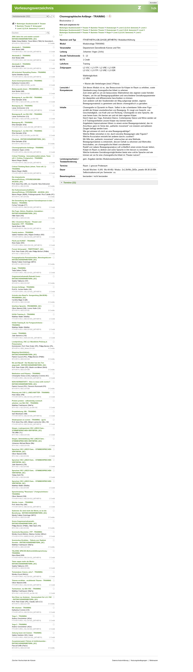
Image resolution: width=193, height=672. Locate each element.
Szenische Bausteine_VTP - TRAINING (27, 532)
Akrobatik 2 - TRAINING (21, 55)
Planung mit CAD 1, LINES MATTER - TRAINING (31, 392)
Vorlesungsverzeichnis (34, 8)
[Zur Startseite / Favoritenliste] (13, 24)
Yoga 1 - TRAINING (19, 616)
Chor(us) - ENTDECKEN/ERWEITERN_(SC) (29, 139)
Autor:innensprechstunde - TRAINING (27, 81)
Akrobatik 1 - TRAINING (21, 47)
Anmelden (153, 3)
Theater (43, 24)
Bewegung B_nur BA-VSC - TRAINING (27, 114)
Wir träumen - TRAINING (22, 608)
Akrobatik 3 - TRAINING (21, 64)
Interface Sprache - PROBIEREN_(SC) (27, 306)
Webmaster (153, 660)
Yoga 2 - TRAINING (19, 624)
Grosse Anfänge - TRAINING (23, 287)
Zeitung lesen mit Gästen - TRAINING (27, 633)
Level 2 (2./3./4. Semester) (27, 28)
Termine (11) (69, 182)
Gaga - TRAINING (19, 268)
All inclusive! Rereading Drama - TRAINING (29, 72)
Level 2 (42, 28)
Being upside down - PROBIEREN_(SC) (28, 89)
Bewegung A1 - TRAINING (22, 106)
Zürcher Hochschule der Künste (23, 660)
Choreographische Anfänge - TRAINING (28, 147)
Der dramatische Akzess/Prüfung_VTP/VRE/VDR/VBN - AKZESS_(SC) (26, 179)
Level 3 (142, 30)
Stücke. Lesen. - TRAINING (23, 502)
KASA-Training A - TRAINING (23, 314)
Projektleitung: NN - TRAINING (24, 411)
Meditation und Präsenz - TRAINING (26, 373)
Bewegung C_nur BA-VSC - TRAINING (27, 131)
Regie (108, 32)
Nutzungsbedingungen (139, 660)
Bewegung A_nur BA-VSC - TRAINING (27, 97)
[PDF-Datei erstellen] (110, 16)
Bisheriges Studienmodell (27, 24)
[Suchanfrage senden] (48, 32)
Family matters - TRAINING (23, 232)
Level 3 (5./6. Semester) (128, 30)
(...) (61, 35)
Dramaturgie (111, 28)
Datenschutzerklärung (120, 660)
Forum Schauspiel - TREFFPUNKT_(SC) (28, 249)
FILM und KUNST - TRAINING (24, 241)
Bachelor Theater (23, 26)
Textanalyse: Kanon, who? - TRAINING (27, 572)
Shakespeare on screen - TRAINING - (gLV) (29, 420)
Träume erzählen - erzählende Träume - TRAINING (32, 580)
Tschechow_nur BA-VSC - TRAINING (26, 589)
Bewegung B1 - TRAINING (22, 122)
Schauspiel (37, 26)
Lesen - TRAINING (19, 333)
